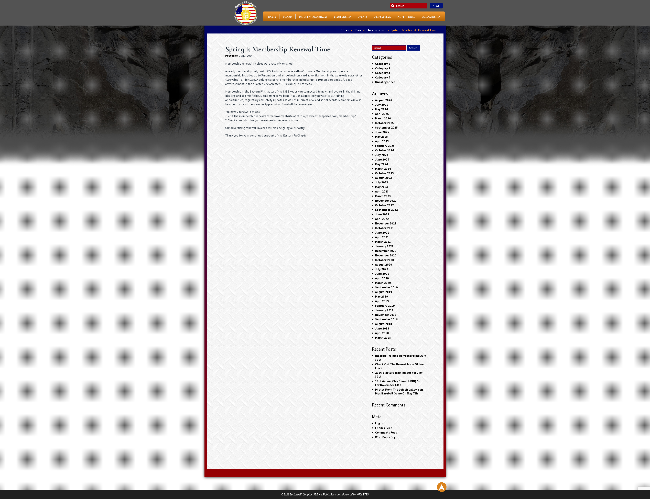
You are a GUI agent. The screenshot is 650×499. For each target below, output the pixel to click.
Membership (342, 16)
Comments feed (386, 432)
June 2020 (382, 274)
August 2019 (383, 292)
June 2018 (382, 328)
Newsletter (382, 16)
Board (287, 16)
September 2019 (386, 287)
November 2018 (385, 315)
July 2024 (381, 155)
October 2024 (384, 150)
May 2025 (381, 137)
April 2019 (382, 301)
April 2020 (382, 278)
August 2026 (383, 100)
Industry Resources (313, 16)
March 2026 (383, 118)
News (436, 5)
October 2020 (384, 260)
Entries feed (383, 428)
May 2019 (381, 296)
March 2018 (383, 337)
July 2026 (381, 105)
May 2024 (381, 164)
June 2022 (382, 214)
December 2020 (385, 251)
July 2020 (381, 269)
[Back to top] (442, 487)
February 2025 (385, 146)
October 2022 (384, 205)
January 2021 (384, 246)
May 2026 (381, 109)
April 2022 (382, 219)
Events (362, 16)
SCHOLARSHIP (431, 16)
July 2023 (381, 182)
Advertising (406, 16)
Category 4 (382, 77)
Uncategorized (385, 82)
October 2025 (384, 123)
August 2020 (383, 264)
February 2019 (385, 306)
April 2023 (382, 191)
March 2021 (383, 242)
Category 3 (382, 73)
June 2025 (382, 132)
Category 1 (382, 64)
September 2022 (386, 210)
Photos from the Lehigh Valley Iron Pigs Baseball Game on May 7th (399, 391)
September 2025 (386, 127)
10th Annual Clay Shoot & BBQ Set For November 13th (398, 383)
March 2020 (383, 283)
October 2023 (384, 173)
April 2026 (382, 114)
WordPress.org (385, 437)
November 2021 (385, 223)
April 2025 (382, 141)
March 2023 (383, 196)
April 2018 (382, 333)
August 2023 (383, 178)
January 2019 (384, 310)
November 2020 (385, 255)
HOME (272, 16)
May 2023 (381, 187)
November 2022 (385, 200)
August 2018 (383, 324)
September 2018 (386, 319)
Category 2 (382, 68)
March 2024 (383, 169)
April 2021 (382, 237)
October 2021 (384, 228)
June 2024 (382, 159)
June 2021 (382, 232)
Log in (379, 423)
